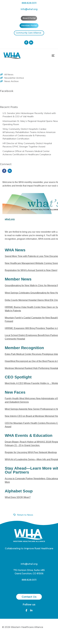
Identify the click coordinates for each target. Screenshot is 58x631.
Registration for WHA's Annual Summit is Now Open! (31, 270)
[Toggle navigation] (45, 55)
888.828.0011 (29, 3)
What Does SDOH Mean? (18, 497)
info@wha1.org (29, 9)
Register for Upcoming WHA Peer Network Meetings (31, 452)
